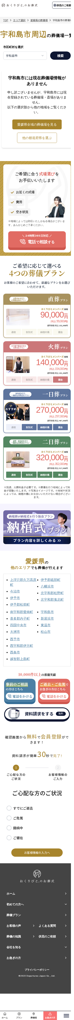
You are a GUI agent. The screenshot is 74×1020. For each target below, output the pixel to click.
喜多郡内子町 (20, 618)
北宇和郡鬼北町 (52, 599)
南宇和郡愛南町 (21, 612)
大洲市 (15, 632)
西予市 (15, 639)
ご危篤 (18, 818)
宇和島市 (47, 612)
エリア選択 (19, 20)
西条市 (15, 652)
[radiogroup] (37, 823)
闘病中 (18, 827)
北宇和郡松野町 (52, 593)
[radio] (9, 808)
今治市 (15, 591)
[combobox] (25, 55)
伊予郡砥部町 (50, 580)
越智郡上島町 (20, 659)
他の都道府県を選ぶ (37, 138)
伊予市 (15, 598)
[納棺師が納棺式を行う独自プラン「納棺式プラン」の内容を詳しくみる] (37, 527)
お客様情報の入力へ (37, 853)
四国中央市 (18, 625)
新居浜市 (47, 618)
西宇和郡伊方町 (21, 646)
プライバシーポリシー (37, 969)
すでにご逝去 (23, 808)
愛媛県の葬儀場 (39, 20)
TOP (5, 20)
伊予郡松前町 (20, 604)
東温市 (46, 625)
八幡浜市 (47, 586)
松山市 (46, 632)
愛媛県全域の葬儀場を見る (37, 124)
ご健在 (18, 837)
